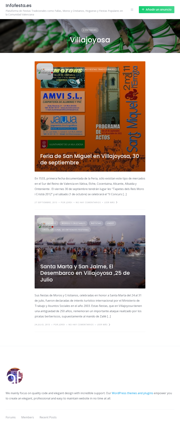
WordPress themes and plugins (132, 393)
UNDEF (110, 223)
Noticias (67, 69)
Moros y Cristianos (73, 223)
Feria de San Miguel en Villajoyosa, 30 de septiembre (89, 159)
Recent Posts (48, 417)
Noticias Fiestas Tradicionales (96, 69)
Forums (11, 417)
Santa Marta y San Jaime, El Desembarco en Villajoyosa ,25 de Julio (85, 273)
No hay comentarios (88, 202)
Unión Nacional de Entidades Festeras (65, 229)
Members (27, 417)
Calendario (49, 69)
